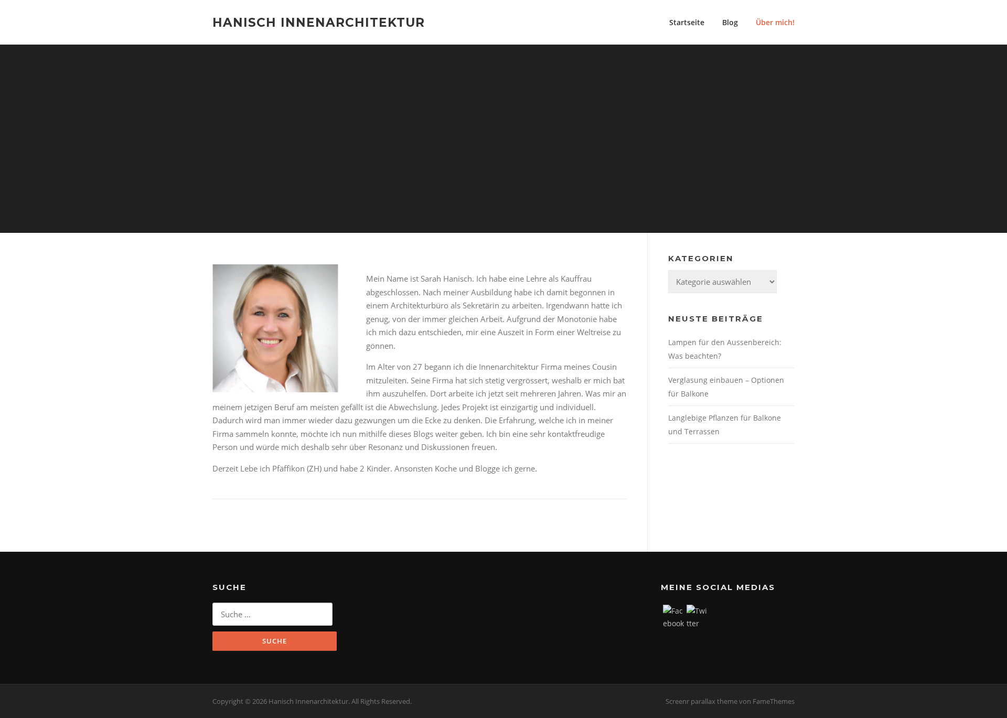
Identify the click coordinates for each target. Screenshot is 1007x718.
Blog (730, 22)
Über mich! (775, 22)
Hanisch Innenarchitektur (318, 22)
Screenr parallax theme (701, 701)
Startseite (686, 22)
